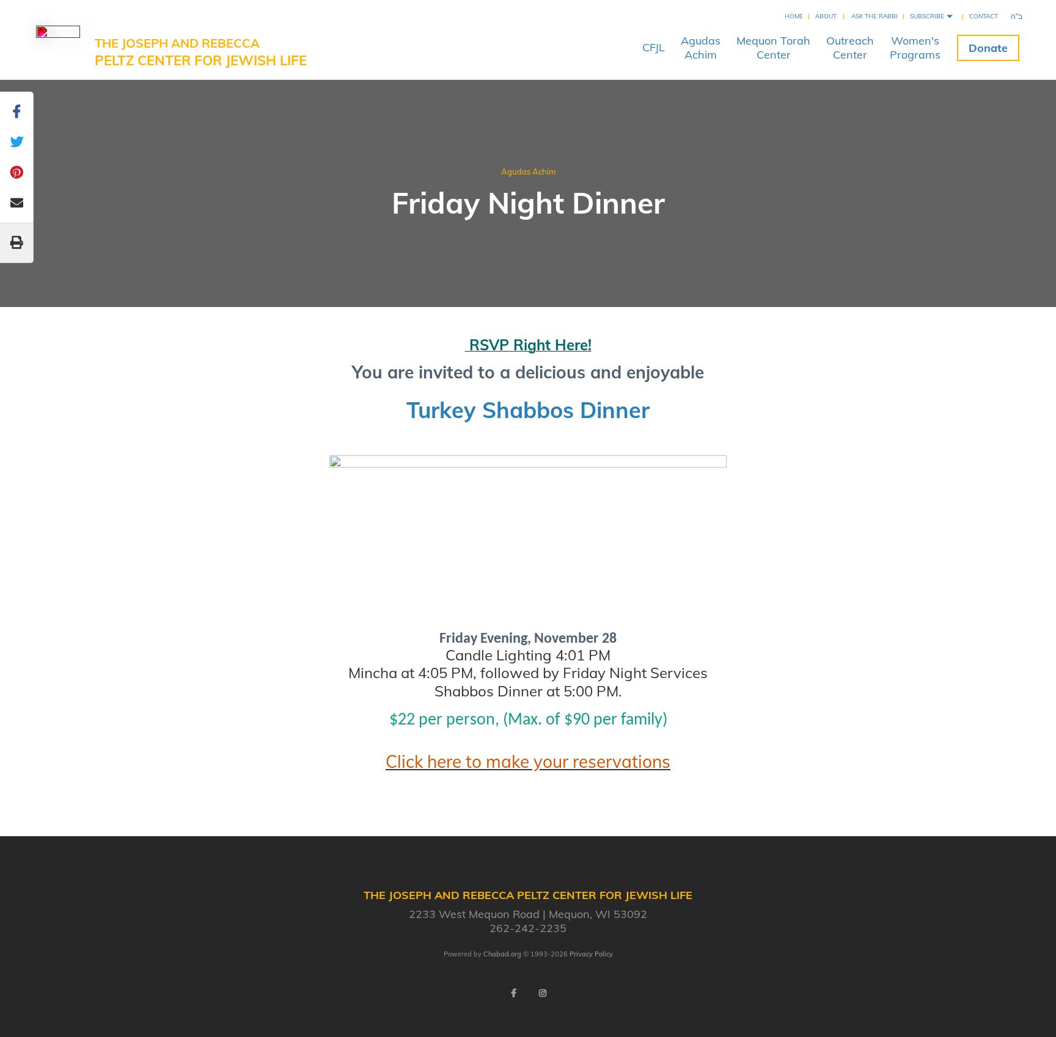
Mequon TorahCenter (773, 48)
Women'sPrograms (915, 48)
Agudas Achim (528, 171)
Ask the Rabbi (874, 16)
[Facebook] (513, 993)
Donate (988, 48)
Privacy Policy (591, 954)
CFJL (653, 47)
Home (794, 16)
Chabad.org (502, 954)
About (826, 16)
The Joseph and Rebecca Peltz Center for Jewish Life (201, 52)
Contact (983, 16)
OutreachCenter (850, 48)
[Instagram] (542, 993)
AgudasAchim (701, 48)
